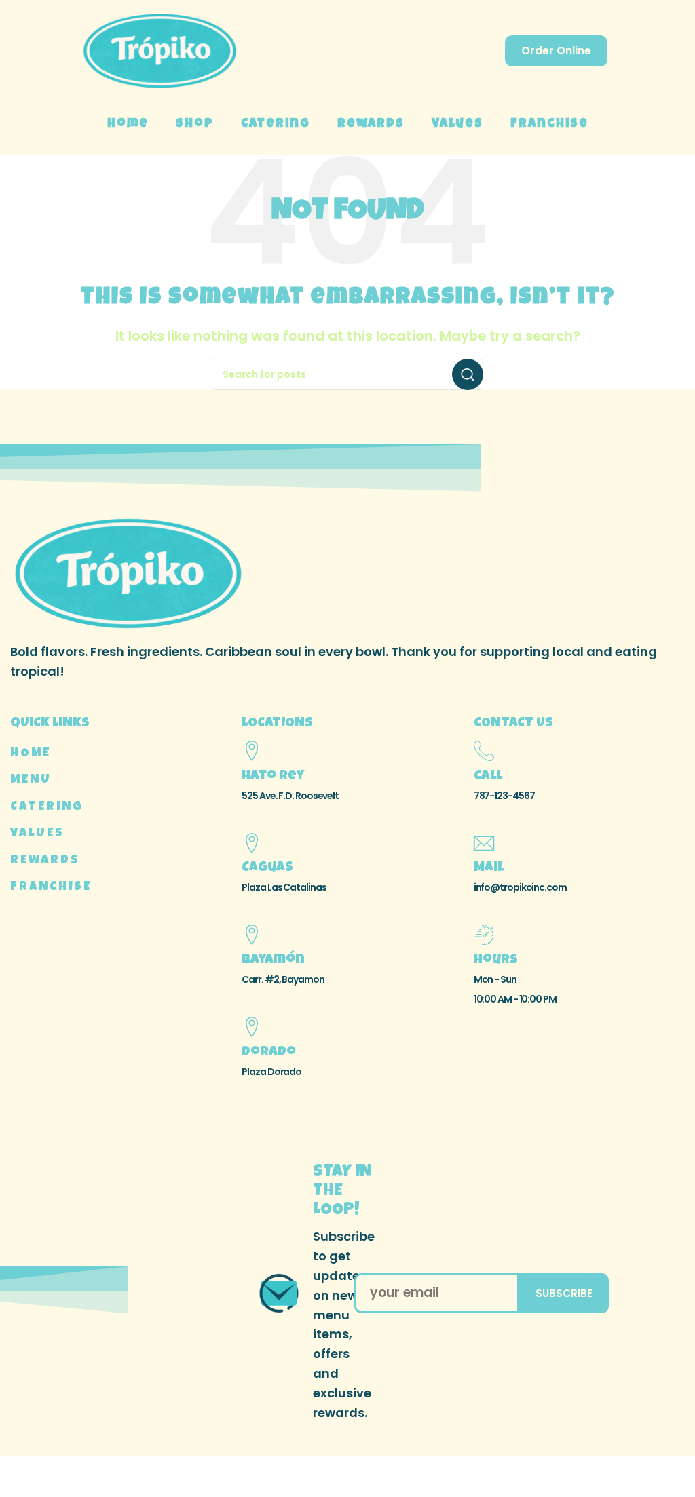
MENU (31, 780)
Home (128, 124)
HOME (30, 753)
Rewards (371, 124)
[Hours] (484, 935)
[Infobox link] (300, 1292)
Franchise (549, 124)
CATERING (46, 807)
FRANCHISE (51, 887)
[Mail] (484, 843)
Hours (496, 960)
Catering (275, 124)
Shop (195, 124)
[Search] (467, 374)
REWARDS (45, 861)
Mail (489, 868)
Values (457, 124)
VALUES (37, 834)
